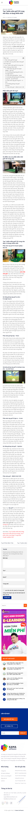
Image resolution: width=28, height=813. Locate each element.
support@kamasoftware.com (10, 797)
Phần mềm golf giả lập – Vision (14, 75)
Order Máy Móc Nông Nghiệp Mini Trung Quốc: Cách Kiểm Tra (15, 668)
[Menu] (2, 2)
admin (15, 17)
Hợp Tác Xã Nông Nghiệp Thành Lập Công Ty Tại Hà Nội (15, 684)
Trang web (5, 583)
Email (5, 577)
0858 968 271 (7, 795)
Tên (4, 570)
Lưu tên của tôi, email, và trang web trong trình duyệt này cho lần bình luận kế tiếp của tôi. (14, 592)
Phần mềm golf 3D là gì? (11, 60)
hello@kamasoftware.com (10, 799)
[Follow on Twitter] (11, 803)
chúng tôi (5, 524)
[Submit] (25, 605)
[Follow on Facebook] (3, 803)
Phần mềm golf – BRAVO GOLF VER (15, 87)
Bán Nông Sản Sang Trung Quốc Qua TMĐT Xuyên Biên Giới (15, 673)
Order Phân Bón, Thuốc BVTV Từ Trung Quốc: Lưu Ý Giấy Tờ (15, 663)
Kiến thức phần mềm (7, 9)
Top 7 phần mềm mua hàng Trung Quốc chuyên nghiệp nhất (13, 535)
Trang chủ (3, 771)
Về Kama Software (5, 773)
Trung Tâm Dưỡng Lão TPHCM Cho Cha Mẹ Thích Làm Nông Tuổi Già (16, 694)
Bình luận (5, 558)
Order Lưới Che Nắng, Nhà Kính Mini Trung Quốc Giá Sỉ (15, 679)
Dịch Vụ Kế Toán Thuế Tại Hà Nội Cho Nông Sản (15, 689)
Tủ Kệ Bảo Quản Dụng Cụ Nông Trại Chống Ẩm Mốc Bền (16, 699)
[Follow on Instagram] (7, 803)
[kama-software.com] (14, 2)
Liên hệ (2, 780)
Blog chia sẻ (4, 778)
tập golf (10, 508)
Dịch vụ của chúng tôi (6, 775)
